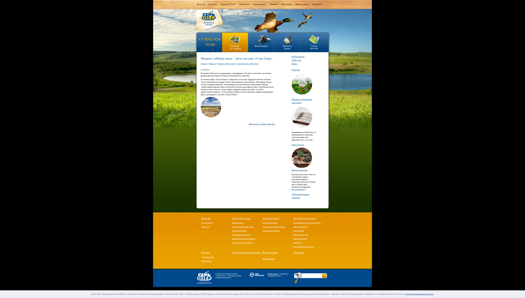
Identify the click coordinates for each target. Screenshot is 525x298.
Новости (201, 4)
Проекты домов (228, 4)
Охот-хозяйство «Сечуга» (303, 247)
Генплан (296, 69)
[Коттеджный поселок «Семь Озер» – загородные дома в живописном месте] (206, 30)
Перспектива (259, 4)
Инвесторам (206, 261)
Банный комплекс (300, 170)
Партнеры (317, 4)
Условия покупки (207, 257)
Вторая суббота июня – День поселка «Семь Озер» (238, 64)
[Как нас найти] (213, 51)
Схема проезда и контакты (246, 252)
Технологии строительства (273, 227)
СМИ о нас (296, 60)
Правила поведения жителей (302, 101)
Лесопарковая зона (300, 235)
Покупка (274, 4)
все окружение (298, 189)
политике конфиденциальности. (419, 294)
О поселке (212, 4)
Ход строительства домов (243, 227)
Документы (286, 4)
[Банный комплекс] (302, 167)
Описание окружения (304, 218)
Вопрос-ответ (302, 4)
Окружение (244, 4)
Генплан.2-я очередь (235, 47)
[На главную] (204, 51)
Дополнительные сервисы (300, 196)
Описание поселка (241, 218)
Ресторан (297, 243)
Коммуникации (237, 223)
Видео (294, 64)
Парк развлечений (300, 227)
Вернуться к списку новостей (262, 124)
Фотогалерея (261, 46)
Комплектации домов (271, 231)
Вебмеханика (273, 274)
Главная (204, 64)
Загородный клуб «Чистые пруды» (307, 223)
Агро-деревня (298, 231)
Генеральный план (239, 231)
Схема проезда (314, 47)
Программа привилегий (241, 235)
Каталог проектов (270, 223)
